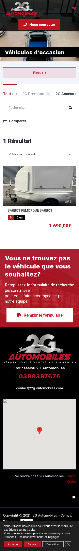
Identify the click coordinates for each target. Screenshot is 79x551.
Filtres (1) (39, 73)
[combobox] (39, 154)
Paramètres (53, 544)
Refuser (32, 544)
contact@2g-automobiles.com (39, 388)
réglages (53, 537)
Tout (10, 93)
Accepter (13, 544)
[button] (39, 430)
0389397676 (39, 376)
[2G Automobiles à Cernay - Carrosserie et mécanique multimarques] (21, 9)
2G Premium (36, 93)
